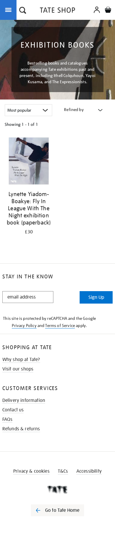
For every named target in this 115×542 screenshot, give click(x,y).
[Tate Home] (57, 489)
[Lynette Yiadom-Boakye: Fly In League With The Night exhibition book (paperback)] (28, 162)
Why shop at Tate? (21, 360)
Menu (9, 9)
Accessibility (89, 471)
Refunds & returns (21, 429)
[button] (23, 11)
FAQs (7, 419)
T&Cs (63, 471)
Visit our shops (17, 369)
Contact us (13, 410)
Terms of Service (60, 325)
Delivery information (23, 400)
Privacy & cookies (31, 471)
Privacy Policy (24, 325)
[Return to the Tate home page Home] (57, 11)
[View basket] (108, 10)
